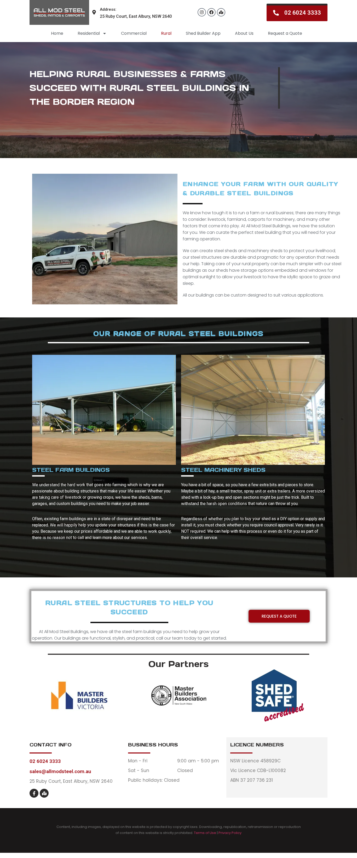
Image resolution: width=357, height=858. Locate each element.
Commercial (134, 33)
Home (57, 33)
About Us (244, 33)
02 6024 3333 (45, 761)
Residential (89, 33)
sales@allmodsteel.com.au (60, 771)
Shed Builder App (203, 33)
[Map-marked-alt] (221, 12)
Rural (166, 33)
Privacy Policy (229, 832)
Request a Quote (285, 33)
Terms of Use (205, 832)
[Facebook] (211, 12)
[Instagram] (202, 12)
